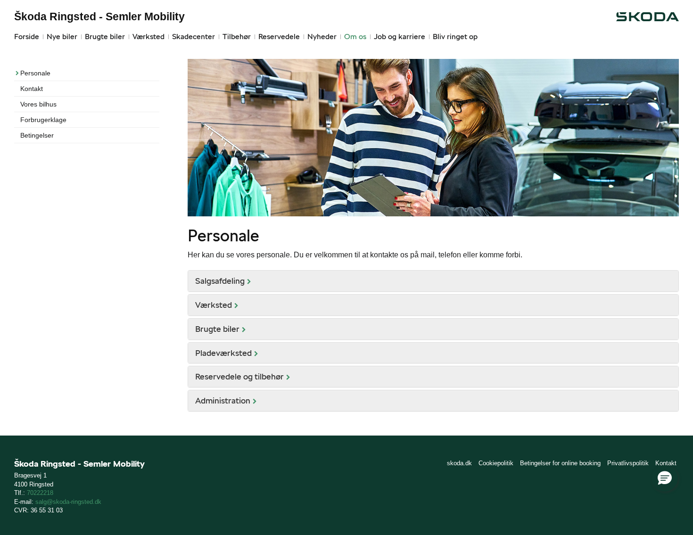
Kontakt (31, 88)
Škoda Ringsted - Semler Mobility (99, 16)
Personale (35, 73)
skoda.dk (459, 463)
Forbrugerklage (43, 119)
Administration (222, 400)
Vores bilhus (38, 104)
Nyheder (322, 36)
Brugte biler (105, 36)
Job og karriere (399, 36)
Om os (355, 36)
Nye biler (62, 36)
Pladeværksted (223, 353)
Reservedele (279, 36)
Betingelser (37, 135)
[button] (665, 478)
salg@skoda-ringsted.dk (68, 501)
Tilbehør (237, 36)
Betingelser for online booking (560, 463)
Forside (26, 36)
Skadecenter (193, 36)
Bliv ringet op (455, 36)
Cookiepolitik (495, 463)
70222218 (40, 492)
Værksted (148, 36)
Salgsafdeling (220, 281)
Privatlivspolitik (628, 463)
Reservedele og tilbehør (239, 376)
